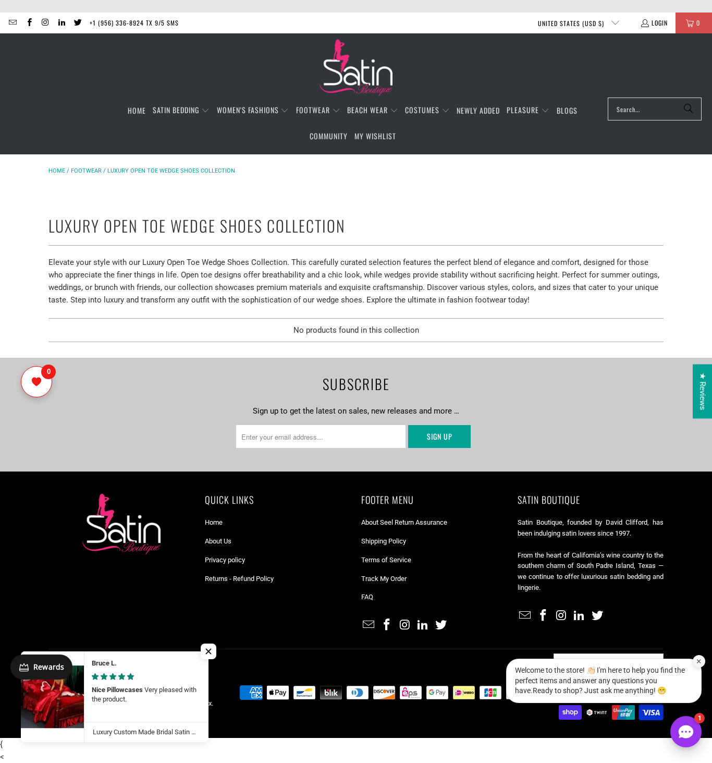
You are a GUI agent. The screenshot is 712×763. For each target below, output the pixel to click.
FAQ (367, 597)
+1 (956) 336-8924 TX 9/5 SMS (134, 22)
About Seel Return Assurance (404, 522)
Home (56, 170)
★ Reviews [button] (702, 391)
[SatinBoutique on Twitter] (77, 22)
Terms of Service (386, 560)
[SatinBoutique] (356, 68)
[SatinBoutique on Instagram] (45, 22)
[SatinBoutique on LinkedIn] (61, 22)
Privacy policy (225, 560)
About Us (218, 541)
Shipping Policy (383, 541)
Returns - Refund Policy (239, 579)
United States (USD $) (572, 23)
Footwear (86, 170)
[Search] (689, 109)
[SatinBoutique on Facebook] (28, 22)
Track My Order (384, 579)
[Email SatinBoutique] (12, 22)
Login (660, 22)
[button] (181, 111)
